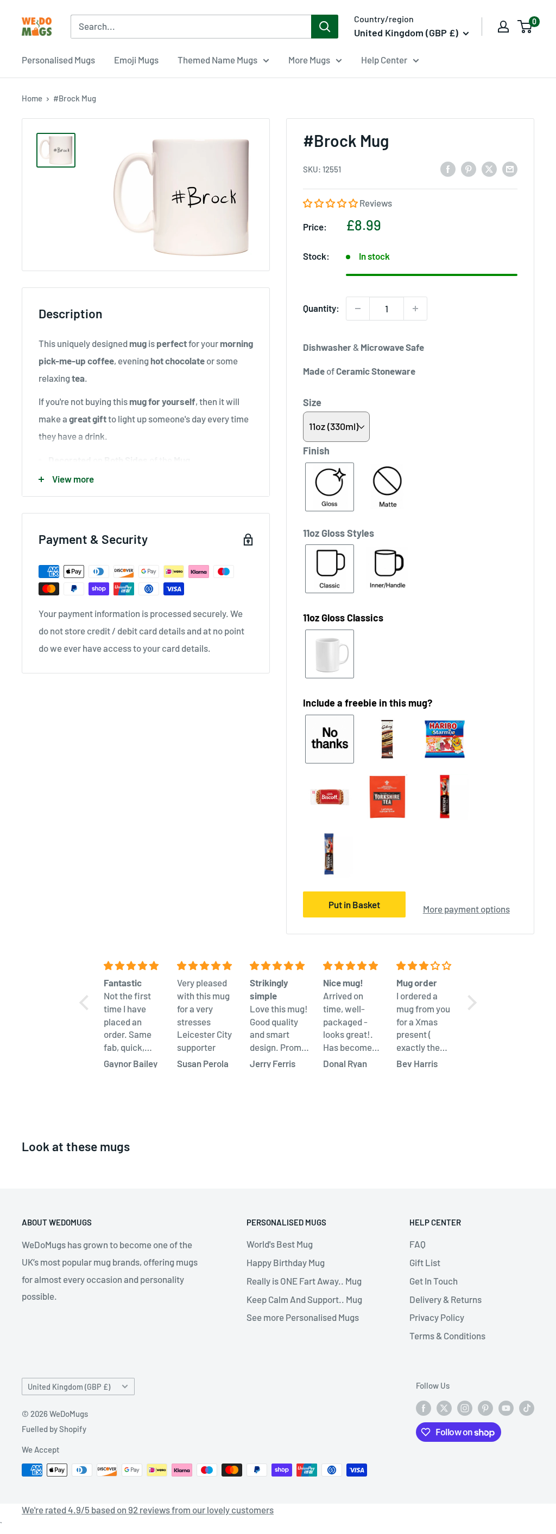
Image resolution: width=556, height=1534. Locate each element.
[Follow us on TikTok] (526, 1408)
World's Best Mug (280, 1243)
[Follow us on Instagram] (464, 1408)
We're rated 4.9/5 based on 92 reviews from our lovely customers (148, 1509)
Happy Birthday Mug (286, 1262)
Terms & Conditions (447, 1335)
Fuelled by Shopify (54, 1429)
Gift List (424, 1262)
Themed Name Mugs (217, 59)
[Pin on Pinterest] (468, 168)
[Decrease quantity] (357, 308)
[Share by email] (509, 168)
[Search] (324, 26)
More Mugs (309, 59)
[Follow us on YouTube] (506, 1408)
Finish (316, 451)
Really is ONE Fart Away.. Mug (304, 1280)
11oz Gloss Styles (338, 533)
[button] (331, 202)
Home (32, 98)
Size (312, 402)
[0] (525, 26)
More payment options (466, 908)
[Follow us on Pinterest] (485, 1408)
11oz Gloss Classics (343, 618)
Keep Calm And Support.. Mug (304, 1299)
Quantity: (321, 308)
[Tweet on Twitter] (489, 168)
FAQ (417, 1243)
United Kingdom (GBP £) (69, 1386)
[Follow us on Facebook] (423, 1408)
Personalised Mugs (58, 59)
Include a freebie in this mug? (367, 703)
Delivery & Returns (445, 1299)
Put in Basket (354, 904)
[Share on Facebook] (448, 168)
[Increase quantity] (415, 308)
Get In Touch (433, 1280)
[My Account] (503, 27)
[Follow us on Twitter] (444, 1408)
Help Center (384, 59)
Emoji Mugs (136, 59)
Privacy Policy (436, 1317)
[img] (134, 965)
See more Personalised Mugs (303, 1317)
